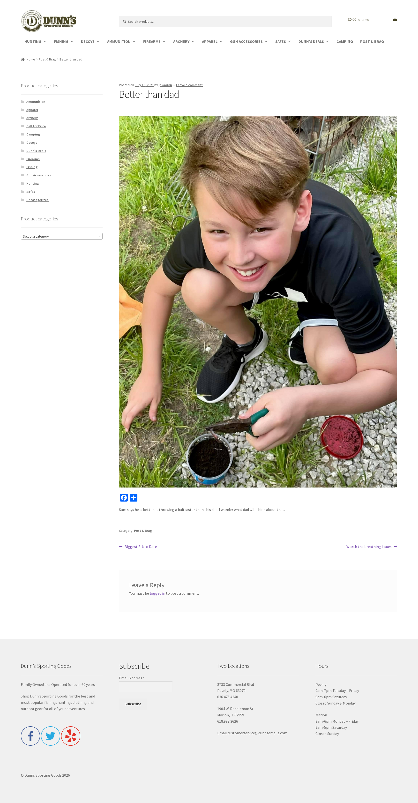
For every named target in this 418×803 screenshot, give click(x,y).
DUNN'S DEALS (311, 41)
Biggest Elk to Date (140, 547)
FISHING (61, 41)
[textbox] (61, 236)
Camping (33, 134)
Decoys (31, 142)
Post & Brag (47, 59)
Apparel (32, 110)
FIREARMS (152, 41)
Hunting (32, 183)
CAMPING (344, 41)
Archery (32, 118)
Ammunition (35, 101)
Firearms (33, 159)
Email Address (132, 677)
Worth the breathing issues (369, 547)
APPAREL (209, 41)
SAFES (280, 41)
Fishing (31, 167)
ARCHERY (181, 41)
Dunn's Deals (36, 151)
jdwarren (165, 85)
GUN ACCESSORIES (246, 41)
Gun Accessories (38, 175)
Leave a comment (189, 85)
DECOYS (88, 41)
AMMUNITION (119, 41)
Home (31, 59)
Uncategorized (37, 200)
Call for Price (36, 126)
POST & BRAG (372, 41)
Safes (30, 191)
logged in (157, 593)
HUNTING (32, 41)
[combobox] (62, 236)
